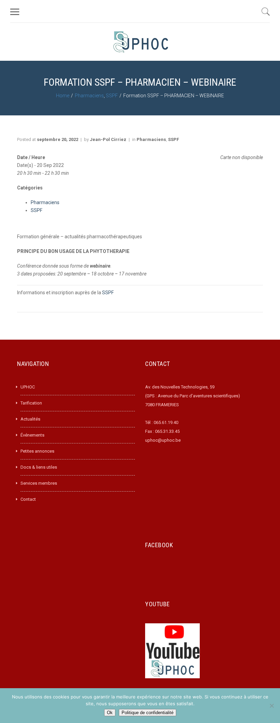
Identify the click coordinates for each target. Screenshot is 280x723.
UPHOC (27, 386)
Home (62, 95)
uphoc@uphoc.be (163, 440)
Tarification (31, 403)
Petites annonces (37, 451)
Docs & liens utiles (38, 467)
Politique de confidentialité (147, 712)
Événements (32, 435)
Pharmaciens (89, 95)
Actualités (30, 419)
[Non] (271, 705)
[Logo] (140, 41)
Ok (110, 712)
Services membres (38, 483)
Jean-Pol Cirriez (108, 139)
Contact (28, 499)
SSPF (112, 95)
